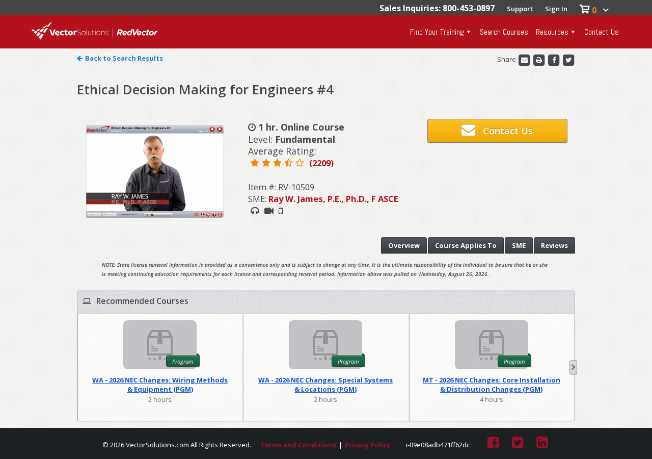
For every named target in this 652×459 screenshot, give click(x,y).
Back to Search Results (124, 58)
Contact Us (601, 32)
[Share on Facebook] (554, 59)
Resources (552, 32)
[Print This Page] (539, 59)
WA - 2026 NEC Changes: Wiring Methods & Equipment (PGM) (160, 384)
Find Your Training (437, 32)
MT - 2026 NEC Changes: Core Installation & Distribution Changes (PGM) (491, 384)
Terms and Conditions (298, 444)
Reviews (554, 245)
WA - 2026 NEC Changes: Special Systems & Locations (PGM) (325, 384)
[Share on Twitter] (568, 59)
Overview (404, 245)
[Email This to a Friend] (525, 59)
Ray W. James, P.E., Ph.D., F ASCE (333, 199)
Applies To (466, 245)
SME (519, 245)
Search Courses (504, 32)
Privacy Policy (367, 444)
